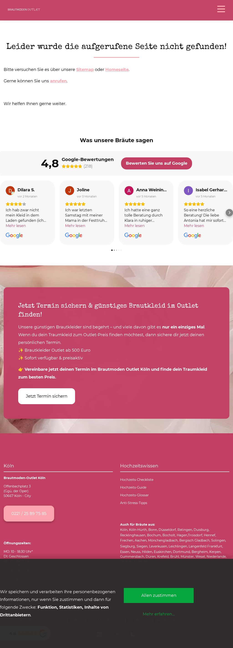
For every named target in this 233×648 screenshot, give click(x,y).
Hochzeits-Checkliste (136, 480)
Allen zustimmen (158, 595)
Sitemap (85, 69)
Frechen (126, 540)
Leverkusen (158, 546)
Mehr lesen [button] (16, 226)
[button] (3, 212)
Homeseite (117, 69)
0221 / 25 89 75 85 (28, 513)
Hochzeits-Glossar (134, 495)
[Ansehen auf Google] (10, 190)
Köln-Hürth (138, 530)
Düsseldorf (167, 530)
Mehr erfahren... (159, 614)
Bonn (152, 530)
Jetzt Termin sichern (46, 396)
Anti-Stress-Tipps (133, 503)
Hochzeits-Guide (133, 487)
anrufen (58, 80)
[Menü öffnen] (220, 9)
